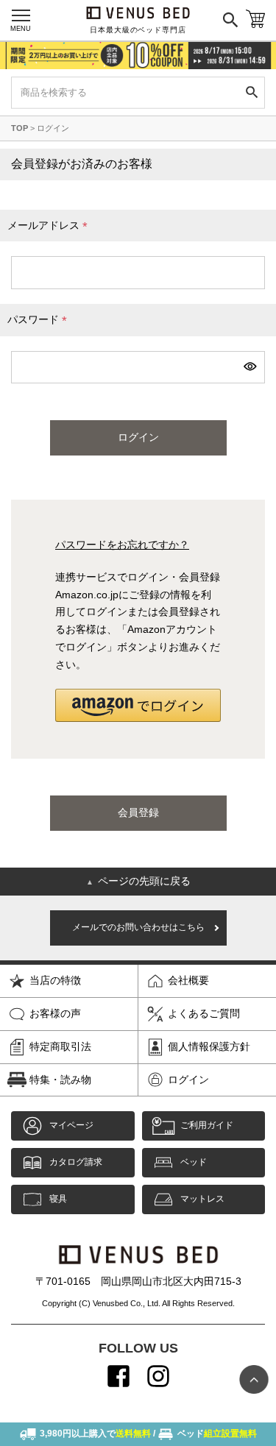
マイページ (71, 1125)
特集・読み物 (60, 1079)
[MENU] (20, 15)
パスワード (39, 321)
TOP (19, 128)
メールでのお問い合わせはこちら (138, 927)
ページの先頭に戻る (138, 881)
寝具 (58, 1199)
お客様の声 (55, 1013)
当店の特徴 (55, 980)
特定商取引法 (60, 1046)
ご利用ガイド (206, 1125)
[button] (138, 705)
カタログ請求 (75, 1162)
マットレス (202, 1199)
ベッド (193, 1162)
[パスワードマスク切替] (249, 367)
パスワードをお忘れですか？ (122, 544)
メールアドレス (50, 227)
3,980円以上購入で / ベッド (148, 1433)
